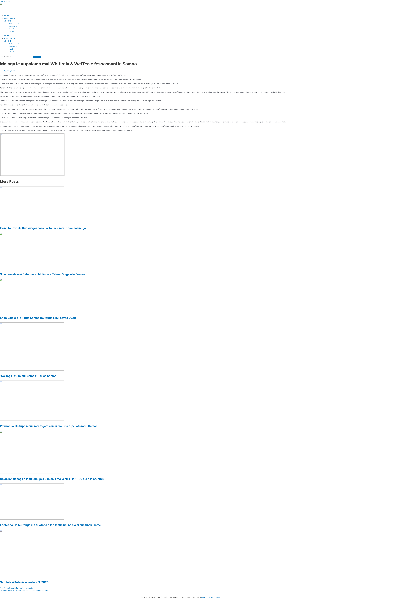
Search (2, 56)
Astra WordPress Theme (210, 597)
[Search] (37, 57)
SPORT (11, 31)
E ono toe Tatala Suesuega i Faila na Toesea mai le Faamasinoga (43, 228)
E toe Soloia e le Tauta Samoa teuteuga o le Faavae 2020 (38, 317)
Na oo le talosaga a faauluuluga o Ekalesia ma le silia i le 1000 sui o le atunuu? (52, 479)
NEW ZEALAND (14, 24)
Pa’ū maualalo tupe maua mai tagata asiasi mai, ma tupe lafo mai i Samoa (48, 426)
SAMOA (11, 29)
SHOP (6, 16)
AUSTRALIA (13, 26)
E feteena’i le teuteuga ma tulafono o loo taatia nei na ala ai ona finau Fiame (50, 525)
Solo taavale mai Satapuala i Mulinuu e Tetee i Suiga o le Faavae (42, 274)
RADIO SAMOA (9, 18)
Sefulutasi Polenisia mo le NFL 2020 (24, 582)
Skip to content (5, 1)
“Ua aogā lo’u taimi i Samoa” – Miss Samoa (28, 376)
